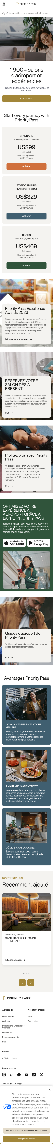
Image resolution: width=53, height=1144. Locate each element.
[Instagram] (4, 1074)
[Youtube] (26, 1074)
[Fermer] (49, 1090)
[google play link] (38, 543)
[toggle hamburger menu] (49, 4)
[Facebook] (19, 1074)
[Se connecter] (4, 4)
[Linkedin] (34, 1074)
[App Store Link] (14, 543)
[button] (26, 715)
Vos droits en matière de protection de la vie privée (26, 1131)
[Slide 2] (24, 973)
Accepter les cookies (26, 1139)
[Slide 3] (26, 973)
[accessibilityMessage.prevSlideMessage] (22, 982)
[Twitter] (41, 1074)
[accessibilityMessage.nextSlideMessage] (30, 982)
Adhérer (26, 166)
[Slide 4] (28, 973)
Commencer (26, 98)
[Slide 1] (23, 973)
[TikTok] (11, 1074)
